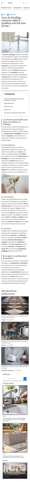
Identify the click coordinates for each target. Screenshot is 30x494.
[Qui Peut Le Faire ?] (10, 3)
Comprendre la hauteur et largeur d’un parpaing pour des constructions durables (13, 456)
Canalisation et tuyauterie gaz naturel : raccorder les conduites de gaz (14, 342)
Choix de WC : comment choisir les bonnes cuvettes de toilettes (14, 367)
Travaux (3, 320)
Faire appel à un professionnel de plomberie (14, 112)
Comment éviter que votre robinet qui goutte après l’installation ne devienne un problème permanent (14, 419)
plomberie (18, 133)
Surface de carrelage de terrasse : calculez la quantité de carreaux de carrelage (14, 316)
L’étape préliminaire (9, 103)
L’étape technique (8, 106)
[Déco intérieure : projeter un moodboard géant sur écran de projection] (15, 471)
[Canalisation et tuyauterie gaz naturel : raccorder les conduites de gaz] (15, 331)
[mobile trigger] (2, 3)
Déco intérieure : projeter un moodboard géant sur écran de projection (14, 473)
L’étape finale (7, 109)
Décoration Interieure (7, 370)
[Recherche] (24, 3)
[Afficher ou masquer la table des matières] (21, 94)
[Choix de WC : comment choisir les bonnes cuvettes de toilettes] (15, 356)
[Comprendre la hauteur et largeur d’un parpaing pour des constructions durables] (15, 437)
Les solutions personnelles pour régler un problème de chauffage (14, 99)
